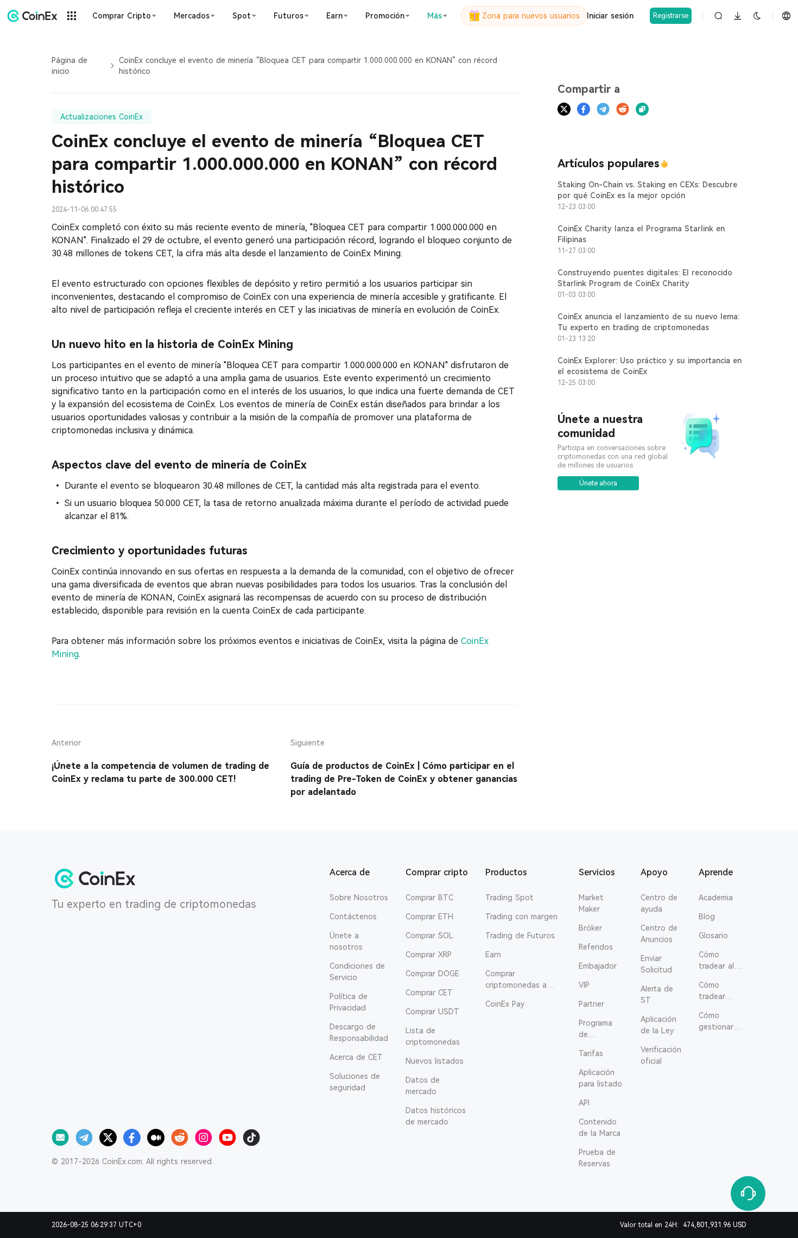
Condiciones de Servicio (357, 972)
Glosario (713, 935)
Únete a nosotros (346, 941)
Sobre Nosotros (359, 897)
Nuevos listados (435, 1061)
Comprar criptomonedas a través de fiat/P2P (518, 980)
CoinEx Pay (504, 1004)
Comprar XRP (429, 954)
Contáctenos (353, 916)
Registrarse (670, 16)
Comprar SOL (429, 935)
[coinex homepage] (32, 16)
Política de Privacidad (349, 1002)
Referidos (596, 947)
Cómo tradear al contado (716, 961)
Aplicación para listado (600, 1078)
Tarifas (591, 1053)
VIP (584, 985)
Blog (707, 916)
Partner (591, 1004)
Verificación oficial (661, 1055)
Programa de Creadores (597, 1029)
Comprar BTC (429, 897)
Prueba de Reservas (597, 1158)
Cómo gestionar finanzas (716, 1022)
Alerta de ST (657, 994)
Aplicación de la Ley (658, 1025)
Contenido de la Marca (599, 1127)
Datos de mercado (423, 1086)
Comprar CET (429, 992)
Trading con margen (521, 916)
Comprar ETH (429, 916)
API (584, 1102)
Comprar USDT (432, 1011)
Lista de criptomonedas (433, 1036)
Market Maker (591, 903)
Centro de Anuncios (659, 934)
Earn (493, 954)
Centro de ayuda (659, 903)
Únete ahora (598, 483)
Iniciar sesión (610, 15)
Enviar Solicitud (656, 964)
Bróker (590, 928)
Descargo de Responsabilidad (359, 1032)
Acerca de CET (356, 1057)
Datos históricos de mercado (436, 1116)
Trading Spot (509, 897)
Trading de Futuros (520, 935)
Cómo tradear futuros (712, 991)
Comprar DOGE (432, 973)
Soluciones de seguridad (355, 1082)
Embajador (598, 966)
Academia (716, 897)
